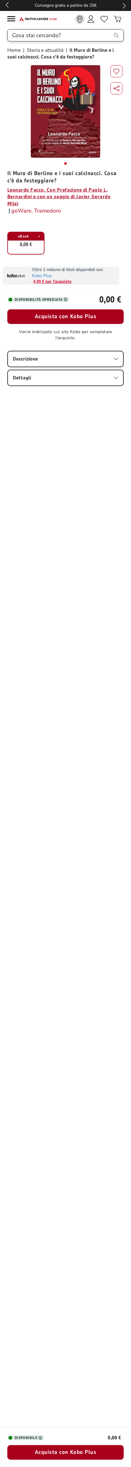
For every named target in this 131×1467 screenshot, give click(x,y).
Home (14, 50)
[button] (116, 88)
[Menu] (12, 19)
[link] (80, 19)
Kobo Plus (42, 276)
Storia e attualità (45, 50)
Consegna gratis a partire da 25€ (66, 5)
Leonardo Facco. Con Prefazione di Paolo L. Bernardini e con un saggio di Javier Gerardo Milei (59, 197)
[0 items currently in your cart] (117, 19)
